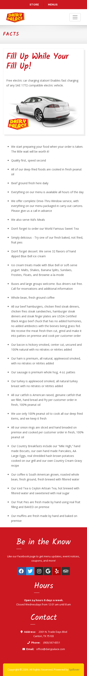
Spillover (74, 669)
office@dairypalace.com (50, 649)
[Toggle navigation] (75, 17)
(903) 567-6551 (51, 642)
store (34, 4)
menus (52, 4)
